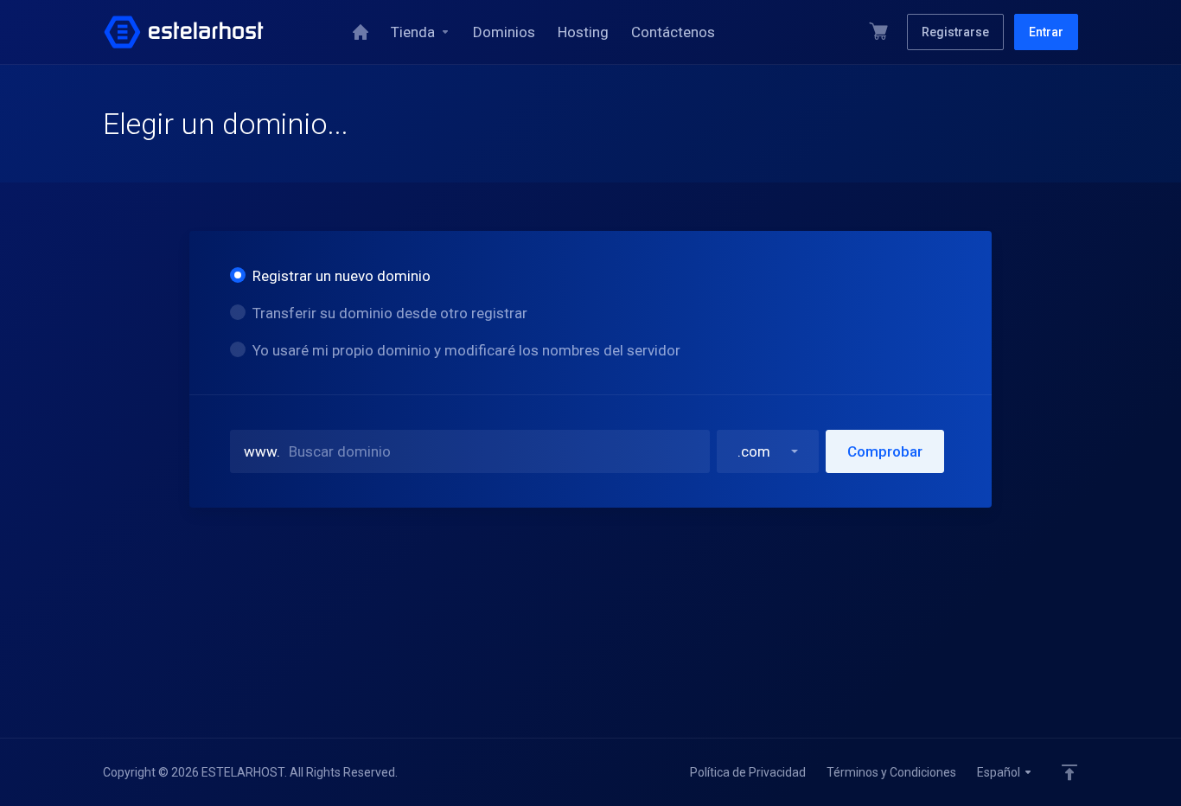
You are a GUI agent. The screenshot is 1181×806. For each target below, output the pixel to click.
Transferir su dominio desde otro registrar (389, 313)
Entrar (1046, 32)
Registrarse (955, 32)
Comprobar (884, 451)
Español (1000, 772)
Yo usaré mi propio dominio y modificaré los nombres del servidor (466, 350)
